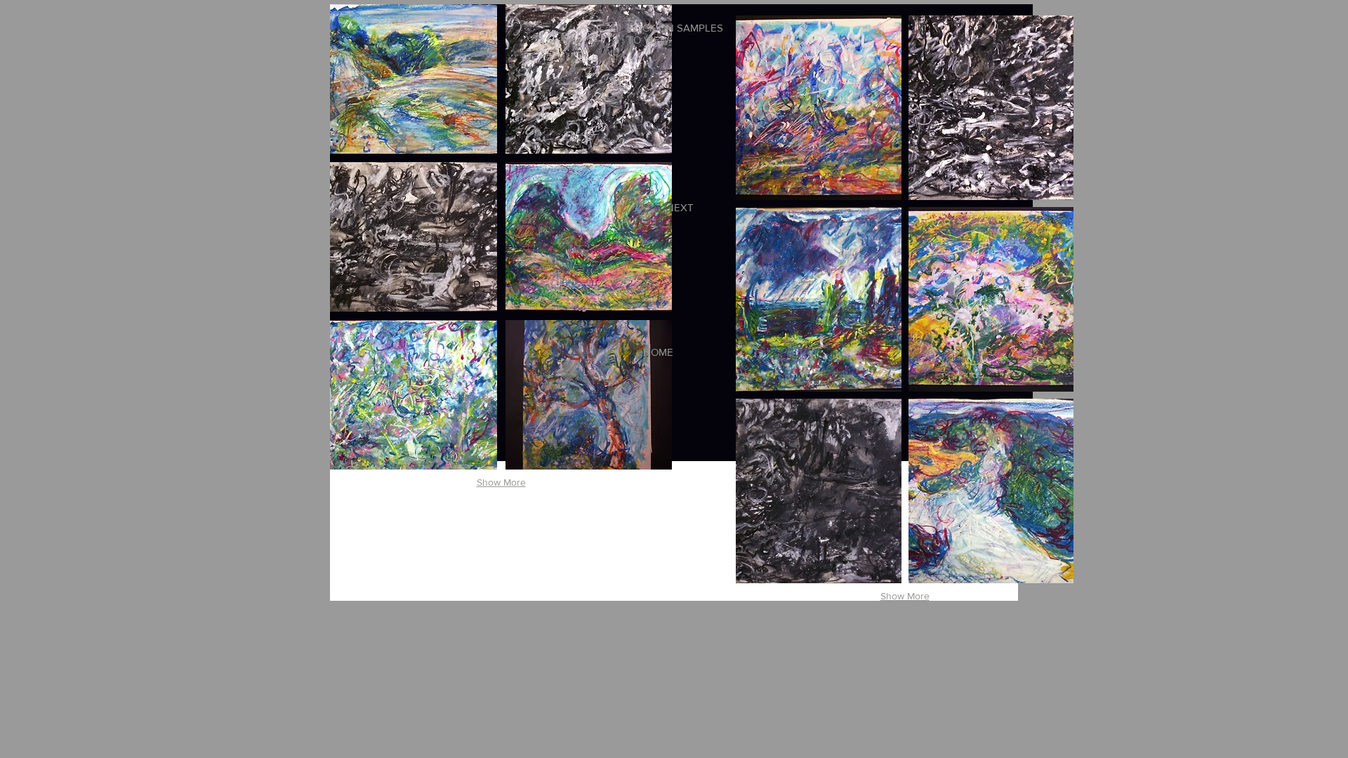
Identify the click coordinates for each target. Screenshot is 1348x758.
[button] (413, 79)
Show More (501, 482)
